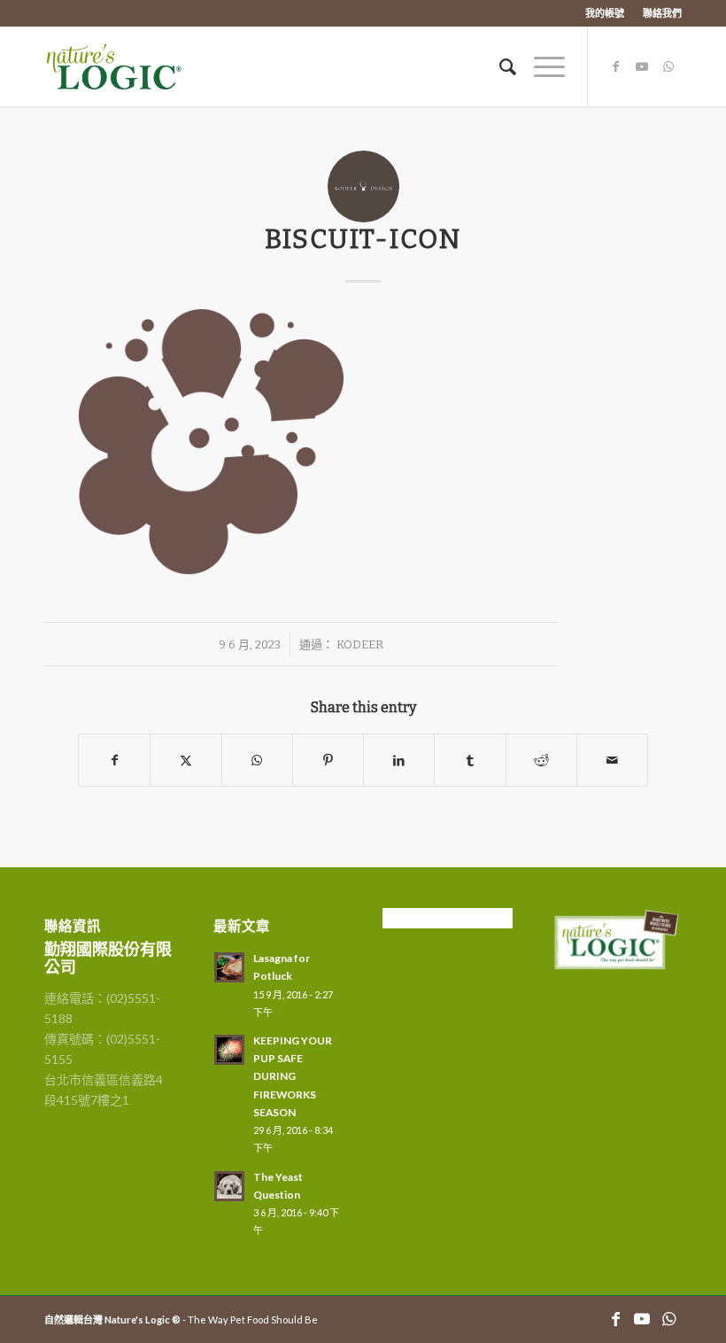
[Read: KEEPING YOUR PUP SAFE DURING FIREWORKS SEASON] (229, 1050)
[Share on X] (185, 760)
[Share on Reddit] (541, 760)
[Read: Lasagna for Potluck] (229, 967)
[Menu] (540, 66)
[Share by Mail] (612, 760)
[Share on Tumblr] (470, 760)
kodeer (359, 644)
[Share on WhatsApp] (257, 760)
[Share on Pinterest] (328, 760)
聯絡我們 (662, 13)
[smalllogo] (131, 66)
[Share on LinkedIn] (399, 760)
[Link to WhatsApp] (668, 66)
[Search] (499, 66)
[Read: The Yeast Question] (229, 1186)
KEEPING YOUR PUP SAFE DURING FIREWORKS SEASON (292, 1076)
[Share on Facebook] (114, 760)
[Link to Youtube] (642, 66)
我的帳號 (604, 13)
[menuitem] (605, 13)
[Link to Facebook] (615, 66)
